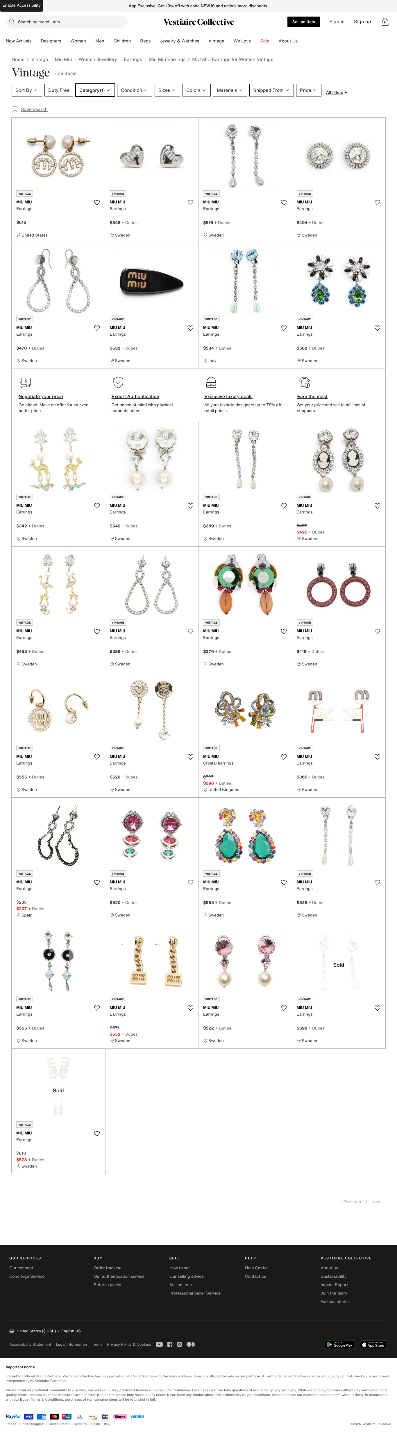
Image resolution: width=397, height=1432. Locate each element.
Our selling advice (186, 1276)
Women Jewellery (98, 59)
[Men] (109, 41)
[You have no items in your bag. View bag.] (385, 22)
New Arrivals (18, 41)
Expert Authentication (136, 396)
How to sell (179, 1268)
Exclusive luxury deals (228, 396)
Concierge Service (26, 1276)
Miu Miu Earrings (167, 59)
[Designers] (66, 41)
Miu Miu (63, 59)
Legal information (71, 1344)
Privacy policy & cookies (129, 1344)
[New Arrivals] (36, 41)
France (11, 1424)
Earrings (133, 59)
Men (99, 41)
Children (122, 41)
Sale (264, 41)
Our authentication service (119, 1276)
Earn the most (312, 396)
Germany (80, 1424)
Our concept (21, 1268)
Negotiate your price (41, 396)
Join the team (334, 1293)
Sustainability (334, 1276)
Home (18, 59)
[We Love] (255, 41)
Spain (95, 1424)
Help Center (256, 1268)
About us (329, 1268)
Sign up (362, 22)
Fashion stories (335, 1302)
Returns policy (107, 1285)
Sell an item (303, 22)
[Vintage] (229, 41)
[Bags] (155, 41)
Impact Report (334, 1285)
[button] (385, 22)
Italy (107, 1424)
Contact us (255, 1276)
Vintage (216, 41)
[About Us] (302, 41)
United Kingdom (32, 1424)
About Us (288, 41)
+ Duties (129, 222)
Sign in (337, 22)
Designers (51, 41)
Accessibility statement (30, 1344)
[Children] (135, 41)
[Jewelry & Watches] (203, 41)
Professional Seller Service (195, 1293)
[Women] (90, 41)
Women (78, 41)
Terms (97, 1344)
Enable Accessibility (21, 5)
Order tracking (107, 1268)
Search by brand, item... (40, 22)
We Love (242, 41)
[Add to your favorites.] (97, 202)
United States (59, 1424)
